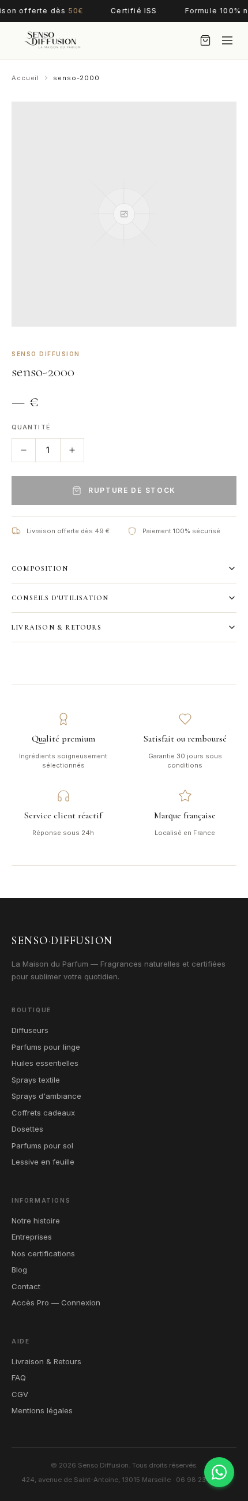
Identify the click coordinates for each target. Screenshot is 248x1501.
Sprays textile (36, 1079)
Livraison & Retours (57, 627)
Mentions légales (42, 1410)
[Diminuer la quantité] (23, 450)
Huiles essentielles (45, 1063)
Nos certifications (43, 1253)
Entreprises (32, 1236)
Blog (19, 1269)
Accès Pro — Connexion (56, 1302)
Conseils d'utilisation (60, 598)
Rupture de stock (132, 490)
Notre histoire (36, 1220)
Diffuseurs (30, 1030)
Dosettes (27, 1128)
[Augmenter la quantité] (72, 450)
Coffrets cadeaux (43, 1112)
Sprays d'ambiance (46, 1096)
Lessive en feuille (43, 1161)
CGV (20, 1394)
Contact (26, 1286)
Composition (40, 568)
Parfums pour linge (46, 1046)
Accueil (25, 78)
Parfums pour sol (42, 1145)
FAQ (19, 1377)
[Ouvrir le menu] (227, 40)
